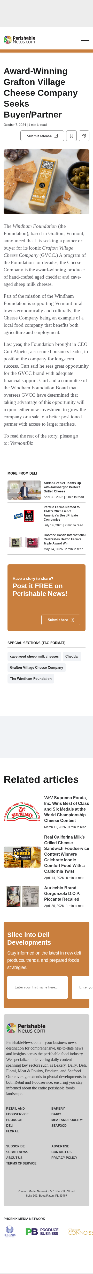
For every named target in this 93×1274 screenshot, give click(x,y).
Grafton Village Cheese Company (36, 667)
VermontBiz (21, 443)
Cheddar (72, 656)
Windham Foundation (35, 226)
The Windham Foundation (31, 679)
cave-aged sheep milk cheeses (34, 656)
